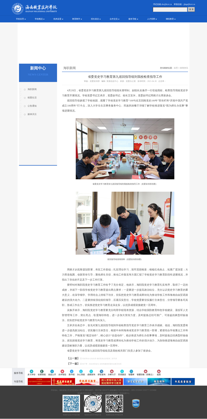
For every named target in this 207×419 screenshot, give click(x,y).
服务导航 (132, 19)
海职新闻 (32, 89)
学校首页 (20, 19)
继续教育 (170, 19)
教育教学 (76, 19)
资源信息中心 (124, 393)
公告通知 (32, 106)
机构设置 (57, 19)
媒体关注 (32, 114)
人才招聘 (151, 19)
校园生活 (32, 97)
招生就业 (95, 19)
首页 (176, 68)
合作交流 (114, 19)
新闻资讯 (184, 68)
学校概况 (39, 19)
